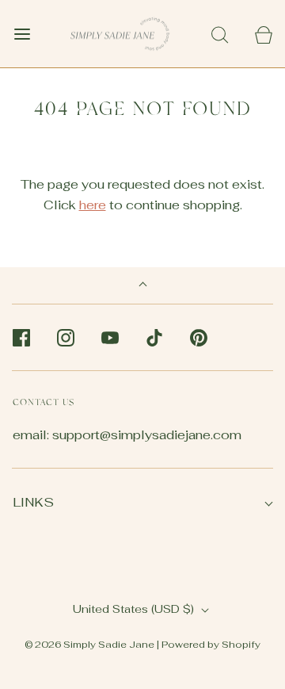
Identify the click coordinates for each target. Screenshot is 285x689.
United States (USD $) (135, 609)
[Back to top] (143, 285)
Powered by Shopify (211, 644)
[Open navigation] (22, 34)
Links (33, 502)
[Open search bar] (219, 34)
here (92, 205)
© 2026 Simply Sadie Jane (89, 644)
